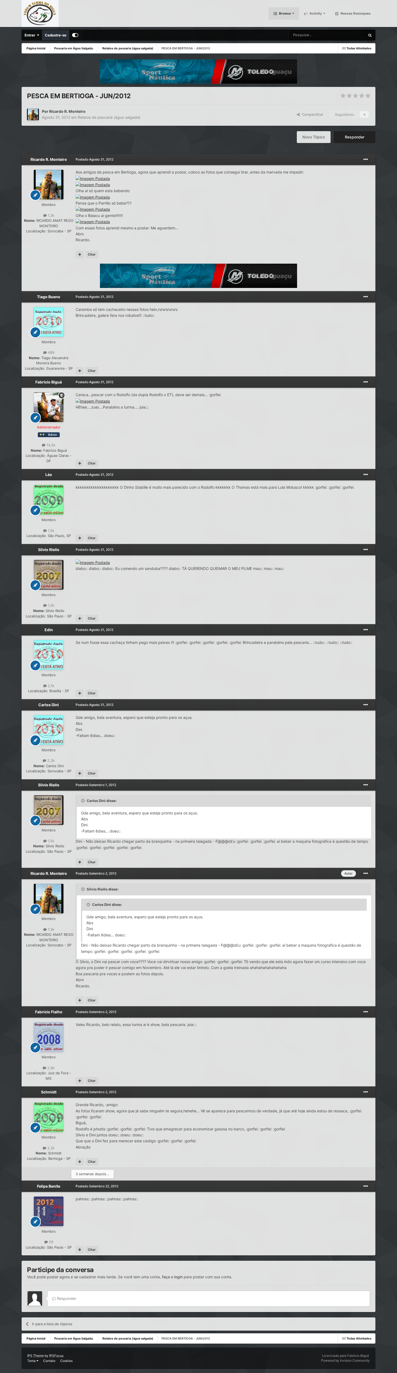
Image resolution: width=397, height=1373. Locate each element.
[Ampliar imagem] (93, 178)
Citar (92, 254)
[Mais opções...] (365, 159)
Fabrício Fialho (48, 1012)
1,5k (50, 530)
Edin (49, 629)
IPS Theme (35, 1356)
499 (50, 352)
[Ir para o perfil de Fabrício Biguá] (48, 407)
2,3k (50, 760)
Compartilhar (311, 114)
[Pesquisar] (370, 35)
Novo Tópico (313, 137)
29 (50, 1242)
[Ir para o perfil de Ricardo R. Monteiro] (33, 114)
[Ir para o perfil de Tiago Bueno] (48, 322)
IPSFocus (56, 1356)
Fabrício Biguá (48, 382)
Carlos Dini (48, 704)
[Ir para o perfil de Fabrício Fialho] (48, 1037)
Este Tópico (349, 35)
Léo (48, 474)
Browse (284, 13)
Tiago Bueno (48, 296)
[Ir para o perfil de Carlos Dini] (48, 730)
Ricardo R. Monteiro (67, 111)
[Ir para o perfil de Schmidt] (48, 1117)
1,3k (50, 215)
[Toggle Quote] (83, 800)
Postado (94, 159)
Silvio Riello (48, 549)
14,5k (50, 445)
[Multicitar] (80, 254)
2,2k (50, 1148)
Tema (31, 1361)
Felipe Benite (48, 1186)
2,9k (50, 1068)
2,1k (50, 686)
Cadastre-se (55, 35)
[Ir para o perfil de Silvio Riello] (48, 575)
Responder (354, 137)
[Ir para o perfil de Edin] (48, 655)
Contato (49, 1361)
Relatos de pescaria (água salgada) (109, 117)
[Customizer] (75, 35)
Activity (315, 13)
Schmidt (48, 1092)
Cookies (66, 1361)
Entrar (31, 35)
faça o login (172, 1277)
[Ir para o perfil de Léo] (48, 500)
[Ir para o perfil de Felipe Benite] (48, 1211)
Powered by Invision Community (345, 1360)
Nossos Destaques (355, 13)
